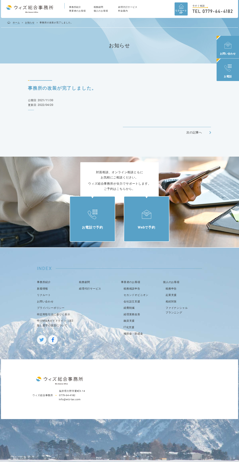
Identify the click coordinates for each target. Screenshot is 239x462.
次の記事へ (194, 132)
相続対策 (171, 301)
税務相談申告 (132, 288)
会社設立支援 (132, 301)
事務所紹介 (75, 7)
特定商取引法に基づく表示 (53, 314)
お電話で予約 (92, 227)
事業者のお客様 (77, 11)
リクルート (44, 294)
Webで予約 (146, 227)
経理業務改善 (132, 314)
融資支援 (129, 320)
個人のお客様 (101, 11)
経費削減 (129, 307)
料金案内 (123, 11)
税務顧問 (98, 7)
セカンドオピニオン (136, 294)
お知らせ (30, 22)
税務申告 (171, 288)
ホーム (16, 22)
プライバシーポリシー (51, 307)
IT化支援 (129, 327)
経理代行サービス (127, 7)
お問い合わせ (45, 301)
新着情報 (42, 288)
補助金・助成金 (133, 333)
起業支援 (171, 294)
